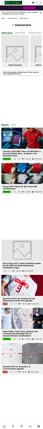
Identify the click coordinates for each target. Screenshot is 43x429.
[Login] (33, 2)
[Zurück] (2, 2)
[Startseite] (13, 3)
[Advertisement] (21, 100)
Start (3, 18)
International (12, 18)
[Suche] (36, 2)
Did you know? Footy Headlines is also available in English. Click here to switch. (20, 13)
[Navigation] (40, 2)
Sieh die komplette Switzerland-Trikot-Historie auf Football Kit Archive (21, 73)
